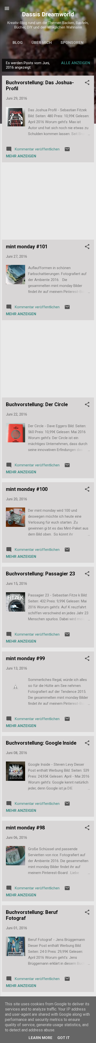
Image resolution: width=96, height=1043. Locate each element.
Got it (63, 1038)
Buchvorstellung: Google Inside (41, 743)
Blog (18, 42)
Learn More (40, 1038)
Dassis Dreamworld (48, 14)
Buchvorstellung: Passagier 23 (40, 574)
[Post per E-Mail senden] (67, 151)
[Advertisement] (48, 201)
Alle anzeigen (75, 63)
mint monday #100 (27, 489)
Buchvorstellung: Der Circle (37, 404)
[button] (87, 83)
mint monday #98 (25, 828)
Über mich (42, 42)
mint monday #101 (27, 247)
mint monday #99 (25, 658)
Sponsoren (72, 42)
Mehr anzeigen (21, 156)
